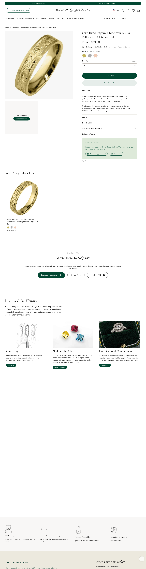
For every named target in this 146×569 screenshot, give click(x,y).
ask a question (65, 266)
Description (86, 90)
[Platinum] (11, 227)
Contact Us (118, 154)
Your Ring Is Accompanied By (92, 128)
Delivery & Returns (88, 134)
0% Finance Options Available (107, 3)
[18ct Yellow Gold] (84, 55)
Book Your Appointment (20, 10)
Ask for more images (21, 118)
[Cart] (138, 10)
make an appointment (78, 266)
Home (7, 27)
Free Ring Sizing (87, 123)
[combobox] (130, 18)
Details (84, 117)
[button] (10, 18)
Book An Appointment (110, 83)
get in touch (127, 47)
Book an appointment (98, 154)
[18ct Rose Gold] (95, 55)
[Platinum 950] (90, 55)
